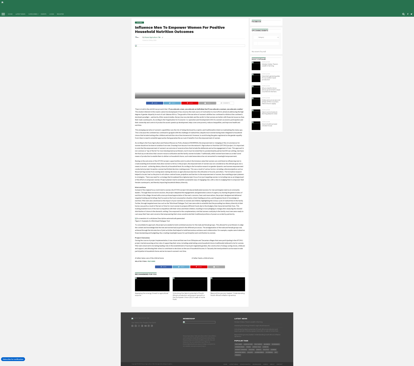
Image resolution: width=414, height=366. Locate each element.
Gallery (250, 352)
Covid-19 (265, 347)
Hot (276, 352)
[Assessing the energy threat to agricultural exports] (152, 279)
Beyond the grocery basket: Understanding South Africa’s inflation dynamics (228, 294)
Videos (265, 364)
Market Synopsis (241, 349)
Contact (279, 364)
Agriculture (248, 344)
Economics (275, 344)
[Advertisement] (224, 6)
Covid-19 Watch (245, 364)
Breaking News (240, 352)
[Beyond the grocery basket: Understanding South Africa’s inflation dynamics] (228, 279)
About (272, 364)
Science (273, 349)
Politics (266, 349)
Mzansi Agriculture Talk (153, 37)
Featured (151, 261)
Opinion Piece (239, 347)
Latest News (20, 14)
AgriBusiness (259, 352)
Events (43, 14)
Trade (248, 347)
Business (267, 344)
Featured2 (258, 344)
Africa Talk (257, 347)
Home (10, 14)
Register (60, 14)
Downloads (257, 364)
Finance (237, 355)
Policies (251, 349)
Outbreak (269, 352)
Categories (33, 14)
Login (51, 14)
